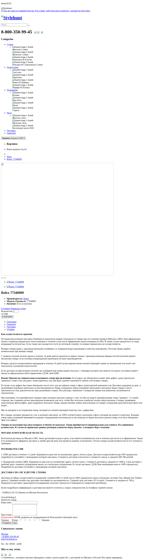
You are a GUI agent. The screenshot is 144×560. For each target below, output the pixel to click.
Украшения (12, 90)
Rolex (26, 298)
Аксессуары (12, 67)
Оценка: (5, 520)
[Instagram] (42, 31)
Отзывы (10, 329)
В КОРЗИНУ (7, 317)
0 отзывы (5, 308)
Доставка (11, 130)
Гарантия (11, 133)
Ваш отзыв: (6, 515)
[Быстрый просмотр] (2, 277)
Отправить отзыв (9, 523)
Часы (9, 113)
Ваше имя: (6, 502)
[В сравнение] (5, 277)
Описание (11, 322)
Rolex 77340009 (14, 159)
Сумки (10, 44)
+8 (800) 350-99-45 (10, 536)
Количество (6, 311)
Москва (4, 534)
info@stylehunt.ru (9, 539)
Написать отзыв (18, 308)
